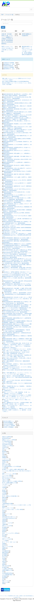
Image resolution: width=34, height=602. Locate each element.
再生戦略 (4, 577)
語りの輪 (4, 534)
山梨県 (3, 562)
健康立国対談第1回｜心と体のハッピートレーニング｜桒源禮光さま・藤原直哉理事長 (17, 340)
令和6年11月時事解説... (9, 427)
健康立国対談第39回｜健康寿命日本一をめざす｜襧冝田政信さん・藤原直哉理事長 (16, 186)
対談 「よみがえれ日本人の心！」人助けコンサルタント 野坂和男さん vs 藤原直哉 (16, 406)
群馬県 (23, 34)
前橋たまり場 (5, 582)
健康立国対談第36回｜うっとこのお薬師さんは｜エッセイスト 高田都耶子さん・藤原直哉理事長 (16, 195)
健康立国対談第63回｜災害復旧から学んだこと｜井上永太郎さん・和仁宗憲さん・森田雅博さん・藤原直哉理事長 (16, 115)
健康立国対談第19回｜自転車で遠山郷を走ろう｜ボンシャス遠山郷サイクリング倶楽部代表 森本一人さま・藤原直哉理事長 (16, 259)
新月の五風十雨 (5, 465)
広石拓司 (4, 528)
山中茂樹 (4, 493)
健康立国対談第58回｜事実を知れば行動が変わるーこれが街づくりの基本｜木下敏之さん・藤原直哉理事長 (16, 130)
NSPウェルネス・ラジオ (8, 508)
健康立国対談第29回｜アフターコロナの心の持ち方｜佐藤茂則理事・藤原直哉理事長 (16, 216)
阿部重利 (4, 530)
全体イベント (5, 448)
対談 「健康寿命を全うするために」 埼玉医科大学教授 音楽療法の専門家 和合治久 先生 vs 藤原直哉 (17, 403)
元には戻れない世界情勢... (10, 425)
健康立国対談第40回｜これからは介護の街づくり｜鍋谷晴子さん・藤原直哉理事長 (16, 183)
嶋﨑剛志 (28, 34)
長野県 (3, 515)
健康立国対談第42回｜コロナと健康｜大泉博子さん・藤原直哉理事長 (16, 177)
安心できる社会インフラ (8, 478)
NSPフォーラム (5, 580)
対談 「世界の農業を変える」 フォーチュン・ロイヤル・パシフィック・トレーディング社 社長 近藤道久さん (17, 373)
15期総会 (4, 524)
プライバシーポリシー (4, 595)
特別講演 (4, 491)
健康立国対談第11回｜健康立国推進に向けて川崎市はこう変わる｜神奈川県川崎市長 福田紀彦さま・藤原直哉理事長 (16, 305)
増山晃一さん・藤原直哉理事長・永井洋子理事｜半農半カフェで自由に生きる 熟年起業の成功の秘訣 (16, 265)
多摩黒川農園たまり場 (7, 570)
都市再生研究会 (5, 438)
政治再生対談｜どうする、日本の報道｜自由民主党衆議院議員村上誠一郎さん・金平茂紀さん (16, 231)
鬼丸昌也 (4, 499)
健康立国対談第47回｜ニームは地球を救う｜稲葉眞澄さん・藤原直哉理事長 (16, 163)
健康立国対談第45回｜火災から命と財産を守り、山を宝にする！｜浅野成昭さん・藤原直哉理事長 (16, 168)
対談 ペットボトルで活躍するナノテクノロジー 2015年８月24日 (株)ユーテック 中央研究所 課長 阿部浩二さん (16, 349)
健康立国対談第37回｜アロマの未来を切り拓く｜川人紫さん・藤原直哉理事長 (16, 192)
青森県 (3, 500)
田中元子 (4, 557)
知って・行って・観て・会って (9, 542)
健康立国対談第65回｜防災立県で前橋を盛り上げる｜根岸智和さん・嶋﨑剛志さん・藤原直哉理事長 (16, 112)
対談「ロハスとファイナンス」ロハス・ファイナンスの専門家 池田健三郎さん (16, 389)
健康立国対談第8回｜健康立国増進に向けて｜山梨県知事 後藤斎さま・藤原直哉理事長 (16, 318)
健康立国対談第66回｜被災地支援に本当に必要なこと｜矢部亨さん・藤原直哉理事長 (16, 109)
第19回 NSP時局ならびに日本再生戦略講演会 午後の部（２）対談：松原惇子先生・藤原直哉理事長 (16, 330)
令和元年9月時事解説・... (9, 424)
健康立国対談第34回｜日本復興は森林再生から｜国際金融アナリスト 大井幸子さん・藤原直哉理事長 (16, 201)
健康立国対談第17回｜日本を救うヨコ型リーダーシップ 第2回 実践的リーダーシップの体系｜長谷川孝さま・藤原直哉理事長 (16, 278)
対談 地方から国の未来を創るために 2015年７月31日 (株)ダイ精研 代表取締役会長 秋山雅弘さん (15, 352)
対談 (3, 454)
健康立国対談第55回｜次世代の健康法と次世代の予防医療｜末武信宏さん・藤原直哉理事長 (16, 139)
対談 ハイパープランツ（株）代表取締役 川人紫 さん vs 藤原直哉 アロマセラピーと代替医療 (16, 392)
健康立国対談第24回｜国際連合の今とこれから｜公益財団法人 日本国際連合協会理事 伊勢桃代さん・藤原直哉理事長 (16, 244)
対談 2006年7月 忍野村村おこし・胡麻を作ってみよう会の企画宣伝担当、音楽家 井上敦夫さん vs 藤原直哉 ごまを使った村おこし (16, 410)
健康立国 (4, 497)
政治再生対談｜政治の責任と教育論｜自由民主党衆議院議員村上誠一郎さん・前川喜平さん (16, 228)
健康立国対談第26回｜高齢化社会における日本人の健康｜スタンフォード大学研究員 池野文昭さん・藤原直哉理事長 (16, 238)
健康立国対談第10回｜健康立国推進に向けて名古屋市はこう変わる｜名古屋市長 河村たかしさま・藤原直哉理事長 (16, 311)
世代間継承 (4, 554)
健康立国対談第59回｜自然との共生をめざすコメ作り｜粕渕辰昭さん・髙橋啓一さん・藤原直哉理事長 (16, 127)
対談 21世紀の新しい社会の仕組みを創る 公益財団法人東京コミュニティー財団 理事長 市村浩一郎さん (16, 355)
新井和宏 (4, 545)
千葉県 (3, 560)
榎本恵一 (4, 490)
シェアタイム (5, 537)
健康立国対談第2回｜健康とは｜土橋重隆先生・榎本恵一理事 (17, 338)
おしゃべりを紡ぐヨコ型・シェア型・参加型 (27, 51)
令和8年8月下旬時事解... (9, 63)
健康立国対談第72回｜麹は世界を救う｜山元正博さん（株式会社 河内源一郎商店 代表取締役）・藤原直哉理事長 (16, 94)
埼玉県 (3, 558)
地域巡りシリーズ (6, 514)
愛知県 (3, 531)
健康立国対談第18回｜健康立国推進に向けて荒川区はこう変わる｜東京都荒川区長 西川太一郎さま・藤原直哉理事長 (16, 262)
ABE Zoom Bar (5, 565)
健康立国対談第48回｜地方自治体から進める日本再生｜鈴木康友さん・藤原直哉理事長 (16, 160)
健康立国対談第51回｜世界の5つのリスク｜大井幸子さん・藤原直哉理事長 (16, 151)
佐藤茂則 (4, 520)
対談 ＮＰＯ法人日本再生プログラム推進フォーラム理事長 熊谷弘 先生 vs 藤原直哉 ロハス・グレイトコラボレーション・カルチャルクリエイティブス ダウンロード (17, 396)
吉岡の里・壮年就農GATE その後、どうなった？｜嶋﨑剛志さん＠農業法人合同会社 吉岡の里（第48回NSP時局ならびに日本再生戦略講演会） (7, 38)
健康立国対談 (5, 552)
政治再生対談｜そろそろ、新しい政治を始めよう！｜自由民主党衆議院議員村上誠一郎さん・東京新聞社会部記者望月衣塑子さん (16, 235)
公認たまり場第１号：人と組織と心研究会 (12, 481)
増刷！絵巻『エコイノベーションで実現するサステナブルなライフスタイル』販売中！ (16, 79)
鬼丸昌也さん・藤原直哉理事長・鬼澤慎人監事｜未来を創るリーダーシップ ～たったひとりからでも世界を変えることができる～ (16, 269)
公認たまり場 (5, 479)
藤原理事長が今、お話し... (10, 64)
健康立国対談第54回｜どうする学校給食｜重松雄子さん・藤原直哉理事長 (16, 142)
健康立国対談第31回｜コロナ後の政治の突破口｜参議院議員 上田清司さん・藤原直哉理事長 (16, 210)
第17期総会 (4, 555)
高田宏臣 (4, 521)
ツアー (3, 488)
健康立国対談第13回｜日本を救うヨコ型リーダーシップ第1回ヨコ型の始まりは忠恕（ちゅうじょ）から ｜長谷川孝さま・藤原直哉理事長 (17, 298)
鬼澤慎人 (4, 462)
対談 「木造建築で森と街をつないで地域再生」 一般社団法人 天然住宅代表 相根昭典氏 (17, 386)
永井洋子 (4, 494)
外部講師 (4, 487)
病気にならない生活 (6, 477)
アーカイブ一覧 (9, 14)
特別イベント (5, 463)
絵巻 (3, 512)
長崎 (3, 583)
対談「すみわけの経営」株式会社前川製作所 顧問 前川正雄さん (17, 370)
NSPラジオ (29, 46)
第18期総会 (4, 576)
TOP (2, 14)
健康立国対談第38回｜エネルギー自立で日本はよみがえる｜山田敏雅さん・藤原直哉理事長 (16, 189)
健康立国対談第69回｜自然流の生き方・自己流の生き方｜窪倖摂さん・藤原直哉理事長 (16, 100)
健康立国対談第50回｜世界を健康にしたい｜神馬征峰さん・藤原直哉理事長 (16, 154)
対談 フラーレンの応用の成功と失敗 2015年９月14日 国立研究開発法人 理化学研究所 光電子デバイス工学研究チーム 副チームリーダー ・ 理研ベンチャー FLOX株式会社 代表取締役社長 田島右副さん (16, 345)
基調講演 (4, 457)
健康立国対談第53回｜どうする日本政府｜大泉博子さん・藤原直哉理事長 (16, 145)
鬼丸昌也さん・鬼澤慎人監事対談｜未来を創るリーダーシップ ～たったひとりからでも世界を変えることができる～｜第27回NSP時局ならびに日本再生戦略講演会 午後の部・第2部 (16, 273)
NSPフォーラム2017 (7, 539)
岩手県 (3, 502)
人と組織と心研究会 (6, 568)
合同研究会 (4, 447)
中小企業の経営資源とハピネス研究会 (11, 466)
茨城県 (3, 543)
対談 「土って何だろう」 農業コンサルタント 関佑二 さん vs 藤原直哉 (16, 400)
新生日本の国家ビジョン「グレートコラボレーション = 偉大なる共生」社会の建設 (16, 83)
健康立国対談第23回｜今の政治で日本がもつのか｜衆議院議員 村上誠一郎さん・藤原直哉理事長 (16, 247)
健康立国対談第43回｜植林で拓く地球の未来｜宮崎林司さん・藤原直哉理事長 (16, 174)
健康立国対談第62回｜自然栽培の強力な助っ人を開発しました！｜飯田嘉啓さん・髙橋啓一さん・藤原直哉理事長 (16, 118)
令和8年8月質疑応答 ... (9, 65)
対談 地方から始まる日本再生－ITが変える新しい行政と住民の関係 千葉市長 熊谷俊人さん (16, 358)
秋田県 (3, 511)
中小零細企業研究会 (6, 441)
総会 (3, 450)
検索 (3, 27)
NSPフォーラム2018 (7, 525)
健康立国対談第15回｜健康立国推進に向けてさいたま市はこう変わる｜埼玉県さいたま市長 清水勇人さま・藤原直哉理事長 (16, 285)
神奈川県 (4, 561)
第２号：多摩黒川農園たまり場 (9, 482)
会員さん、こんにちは (7, 522)
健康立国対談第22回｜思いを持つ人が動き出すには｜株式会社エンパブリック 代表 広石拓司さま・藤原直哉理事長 (16, 250)
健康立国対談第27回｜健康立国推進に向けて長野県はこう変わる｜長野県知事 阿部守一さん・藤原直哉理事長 (16, 222)
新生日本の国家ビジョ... (9, 421)
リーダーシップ (5, 459)
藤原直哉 (24, 46)
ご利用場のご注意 (22, 595)
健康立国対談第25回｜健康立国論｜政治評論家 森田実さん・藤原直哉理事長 (17, 241)
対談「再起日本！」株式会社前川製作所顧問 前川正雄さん (17, 376)
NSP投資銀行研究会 (7, 444)
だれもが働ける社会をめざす (9, 518)
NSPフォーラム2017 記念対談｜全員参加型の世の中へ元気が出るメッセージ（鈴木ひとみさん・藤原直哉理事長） (16, 308)
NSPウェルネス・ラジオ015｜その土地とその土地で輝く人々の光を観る (7, 49)
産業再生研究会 (5, 460)
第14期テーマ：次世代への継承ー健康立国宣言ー (13, 469)
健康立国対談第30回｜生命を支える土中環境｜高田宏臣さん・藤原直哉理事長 (16, 213)
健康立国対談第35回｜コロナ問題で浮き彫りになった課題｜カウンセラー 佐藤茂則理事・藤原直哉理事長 (16, 198)
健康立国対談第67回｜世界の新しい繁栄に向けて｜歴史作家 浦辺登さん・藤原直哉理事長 (17, 106)
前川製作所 (4, 567)
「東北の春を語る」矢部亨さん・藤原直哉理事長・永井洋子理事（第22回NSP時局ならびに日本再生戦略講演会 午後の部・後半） (16, 294)
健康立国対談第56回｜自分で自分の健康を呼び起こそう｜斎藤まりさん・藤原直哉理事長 (16, 136)
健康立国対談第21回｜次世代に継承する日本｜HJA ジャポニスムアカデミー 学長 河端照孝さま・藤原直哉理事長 (16, 253)
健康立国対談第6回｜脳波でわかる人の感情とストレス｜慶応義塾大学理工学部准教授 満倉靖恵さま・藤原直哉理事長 (17, 324)
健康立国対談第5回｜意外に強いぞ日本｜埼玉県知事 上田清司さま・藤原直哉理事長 (16, 327)
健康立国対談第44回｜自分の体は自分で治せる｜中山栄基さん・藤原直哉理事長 (16, 171)
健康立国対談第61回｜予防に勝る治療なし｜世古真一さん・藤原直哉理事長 (16, 121)
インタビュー (5, 485)
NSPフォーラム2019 (7, 546)
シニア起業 (4, 540)
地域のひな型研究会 (6, 436)
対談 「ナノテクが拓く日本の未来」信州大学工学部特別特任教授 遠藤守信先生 (16, 380)
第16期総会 (4, 527)
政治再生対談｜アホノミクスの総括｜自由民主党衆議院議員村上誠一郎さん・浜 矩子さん (16, 225)
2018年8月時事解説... (9, 422)
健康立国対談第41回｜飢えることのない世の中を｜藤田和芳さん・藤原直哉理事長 (16, 180)
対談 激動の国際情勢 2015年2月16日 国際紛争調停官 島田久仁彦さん (16, 361)
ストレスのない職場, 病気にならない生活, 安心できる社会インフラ (16, 471)
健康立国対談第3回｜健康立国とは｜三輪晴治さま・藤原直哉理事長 (17, 336)
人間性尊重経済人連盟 (7, 503)
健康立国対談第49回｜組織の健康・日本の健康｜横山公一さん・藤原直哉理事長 (16, 157)
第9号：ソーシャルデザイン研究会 (10, 533)
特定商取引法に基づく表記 (13, 595)
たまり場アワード (6, 484)
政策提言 (4, 456)
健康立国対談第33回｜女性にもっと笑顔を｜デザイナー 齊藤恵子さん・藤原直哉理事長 (16, 204)
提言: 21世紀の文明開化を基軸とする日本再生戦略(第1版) (15, 81)
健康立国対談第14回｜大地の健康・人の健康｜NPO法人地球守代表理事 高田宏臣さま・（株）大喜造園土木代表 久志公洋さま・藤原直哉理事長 (17, 289)
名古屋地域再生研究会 (7, 573)
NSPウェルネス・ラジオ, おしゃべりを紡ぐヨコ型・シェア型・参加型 (17, 505)
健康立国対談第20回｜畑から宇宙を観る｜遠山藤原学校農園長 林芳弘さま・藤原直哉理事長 (16, 256)
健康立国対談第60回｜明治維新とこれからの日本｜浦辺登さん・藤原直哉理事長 (16, 124)
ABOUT (16, 597)
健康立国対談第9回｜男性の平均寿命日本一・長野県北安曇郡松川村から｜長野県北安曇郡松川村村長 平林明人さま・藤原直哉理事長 (17, 315)
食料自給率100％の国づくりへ (9, 517)
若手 (3, 579)
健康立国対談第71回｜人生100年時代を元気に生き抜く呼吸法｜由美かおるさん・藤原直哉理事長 (16, 97)
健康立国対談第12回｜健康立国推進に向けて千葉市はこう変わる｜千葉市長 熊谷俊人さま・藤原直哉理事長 (16, 302)
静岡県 (3, 564)
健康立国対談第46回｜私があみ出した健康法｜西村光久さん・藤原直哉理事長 (16, 166)
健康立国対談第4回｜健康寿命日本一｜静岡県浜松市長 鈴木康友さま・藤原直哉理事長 (16, 333)
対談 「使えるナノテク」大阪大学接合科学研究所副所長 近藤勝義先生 (17, 378)
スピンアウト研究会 (6, 442)
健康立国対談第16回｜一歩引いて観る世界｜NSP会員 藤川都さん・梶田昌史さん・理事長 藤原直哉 (17, 281)
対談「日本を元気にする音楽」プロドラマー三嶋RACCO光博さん (17, 383)
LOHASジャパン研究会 (7, 445)
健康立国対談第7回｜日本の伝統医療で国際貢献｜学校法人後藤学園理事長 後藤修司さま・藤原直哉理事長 (17, 321)
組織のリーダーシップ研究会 (9, 439)
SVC (3, 571)
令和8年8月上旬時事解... (9, 67)
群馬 (23, 54)
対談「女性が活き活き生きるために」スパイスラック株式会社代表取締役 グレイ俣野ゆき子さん (16, 367)
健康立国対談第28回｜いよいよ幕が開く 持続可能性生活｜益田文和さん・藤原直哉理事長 (17, 219)
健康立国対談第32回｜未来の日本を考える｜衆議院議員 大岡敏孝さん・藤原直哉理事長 (17, 207)
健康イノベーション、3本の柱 (9, 474)
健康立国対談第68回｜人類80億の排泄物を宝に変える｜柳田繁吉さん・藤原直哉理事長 (17, 103)
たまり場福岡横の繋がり (8, 574)
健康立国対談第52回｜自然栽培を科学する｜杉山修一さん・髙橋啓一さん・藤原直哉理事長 (16, 148)
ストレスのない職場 (6, 475)
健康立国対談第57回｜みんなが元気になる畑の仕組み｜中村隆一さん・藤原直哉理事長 (16, 133)
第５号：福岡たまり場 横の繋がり (10, 496)
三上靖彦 (4, 468)
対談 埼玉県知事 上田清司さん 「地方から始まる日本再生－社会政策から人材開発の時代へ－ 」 (16, 364)
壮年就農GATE (26, 34)
